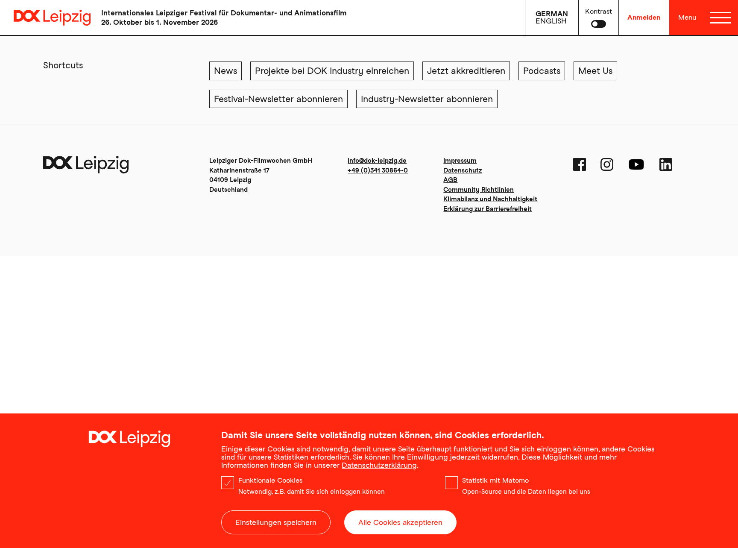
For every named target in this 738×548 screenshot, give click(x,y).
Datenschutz (462, 170)
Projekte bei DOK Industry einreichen (332, 70)
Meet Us (595, 70)
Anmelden (643, 17)
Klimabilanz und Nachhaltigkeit (490, 199)
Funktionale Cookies (270, 480)
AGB (450, 180)
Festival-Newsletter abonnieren (278, 99)
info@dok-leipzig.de (377, 160)
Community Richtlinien (478, 189)
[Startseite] (45, 18)
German (552, 13)
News (225, 70)
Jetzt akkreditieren (466, 70)
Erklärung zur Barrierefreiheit (487, 209)
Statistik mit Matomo (495, 480)
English (551, 21)
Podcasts (541, 70)
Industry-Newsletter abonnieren (427, 99)
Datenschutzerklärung (379, 465)
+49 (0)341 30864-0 (378, 170)
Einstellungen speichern (275, 522)
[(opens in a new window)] (579, 164)
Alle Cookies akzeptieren (400, 522)
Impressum (460, 160)
